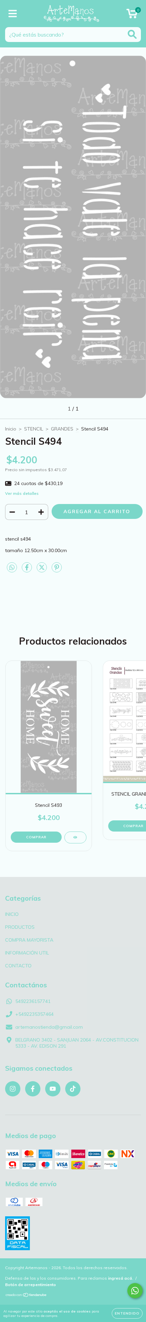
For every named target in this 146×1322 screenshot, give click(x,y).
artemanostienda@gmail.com (49, 1027)
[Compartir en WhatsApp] (12, 567)
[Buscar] (132, 34)
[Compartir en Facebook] (27, 570)
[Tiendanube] (26, 1295)
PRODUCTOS (20, 927)
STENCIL (33, 429)
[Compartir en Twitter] (42, 570)
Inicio (10, 429)
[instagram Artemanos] (12, 1088)
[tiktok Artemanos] (72, 1088)
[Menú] (12, 14)
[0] (132, 15)
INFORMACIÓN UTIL (27, 953)
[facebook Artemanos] (32, 1088)
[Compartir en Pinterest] (57, 570)
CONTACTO (18, 966)
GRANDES (62, 429)
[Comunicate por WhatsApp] (135, 1290)
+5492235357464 (34, 1014)
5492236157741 (33, 1001)
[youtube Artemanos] (52, 1088)
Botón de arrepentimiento (30, 1284)
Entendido (127, 1313)
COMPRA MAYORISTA (29, 940)
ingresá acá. (120, 1278)
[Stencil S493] (75, 837)
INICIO (12, 914)
